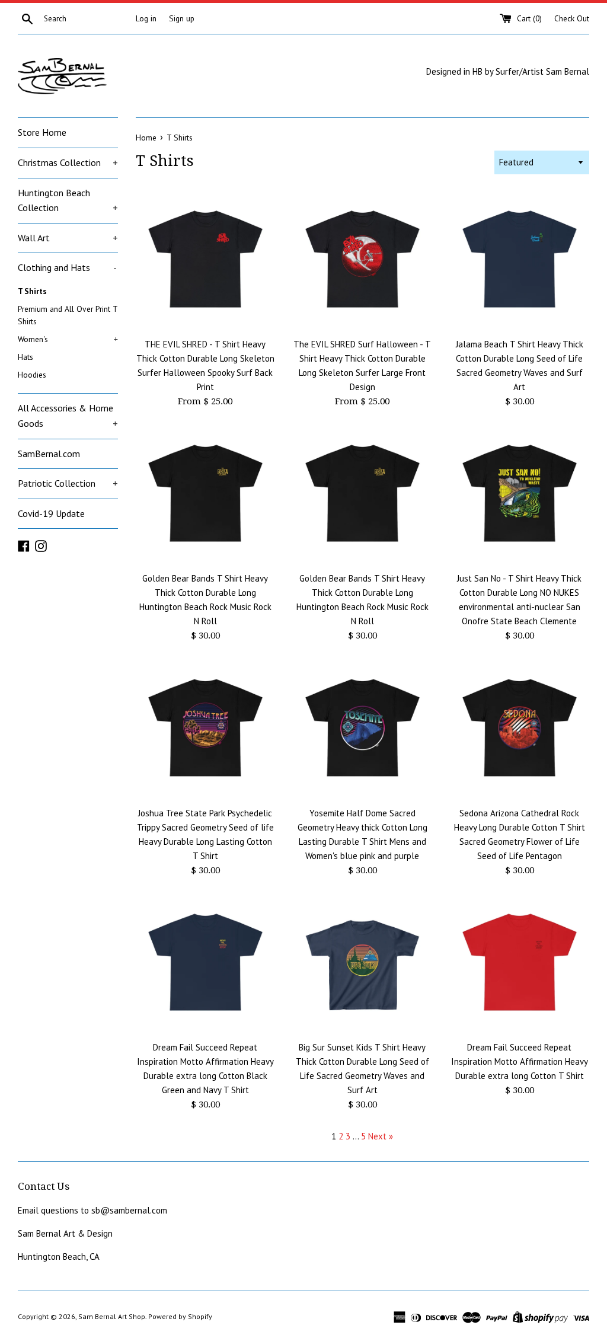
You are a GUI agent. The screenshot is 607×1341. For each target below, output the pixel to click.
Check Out (571, 18)
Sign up (181, 18)
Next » (380, 1136)
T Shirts (32, 291)
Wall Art (68, 238)
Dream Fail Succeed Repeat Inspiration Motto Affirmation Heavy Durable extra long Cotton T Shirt (519, 1061)
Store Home (42, 132)
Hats (25, 357)
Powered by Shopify (180, 1316)
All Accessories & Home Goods (68, 415)
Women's (68, 339)
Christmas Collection (68, 162)
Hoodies (32, 374)
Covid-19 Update (51, 513)
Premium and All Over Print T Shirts (67, 315)
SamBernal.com (49, 453)
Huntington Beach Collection (68, 200)
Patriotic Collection (68, 483)
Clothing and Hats (67, 267)
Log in (146, 18)
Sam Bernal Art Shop (111, 1316)
